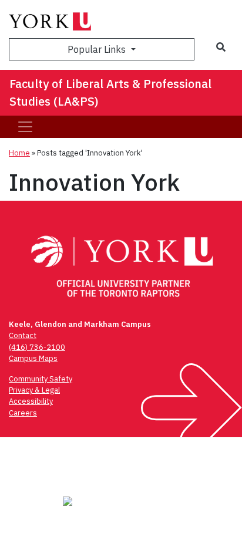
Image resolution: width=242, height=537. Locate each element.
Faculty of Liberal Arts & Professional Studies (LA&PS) (110, 92)
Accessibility (31, 401)
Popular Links (98, 49)
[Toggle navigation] (25, 127)
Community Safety (40, 379)
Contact (22, 335)
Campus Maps (33, 358)
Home (19, 153)
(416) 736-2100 (37, 347)
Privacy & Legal (34, 390)
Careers (23, 413)
